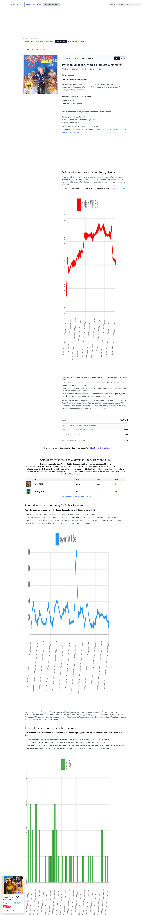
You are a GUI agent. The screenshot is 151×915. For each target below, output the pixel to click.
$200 (98, 484)
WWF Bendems (72, 41)
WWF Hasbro (29, 41)
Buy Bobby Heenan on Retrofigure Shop (75, 79)
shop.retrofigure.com (13, 911)
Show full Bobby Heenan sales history (75, 496)
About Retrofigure (41, 49)
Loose (123, 58)
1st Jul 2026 (38, 484)
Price (5, 903)
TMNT (82, 41)
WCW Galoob (39, 41)
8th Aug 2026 (39, 491)
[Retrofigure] (17, 4)
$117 (98, 491)
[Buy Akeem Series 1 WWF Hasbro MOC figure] (13, 885)
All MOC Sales (29, 49)
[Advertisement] (75, 22)
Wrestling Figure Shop (33, 5)
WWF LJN (60, 41)
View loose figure (77, 435)
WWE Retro (49, 41)
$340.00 (17, 903)
